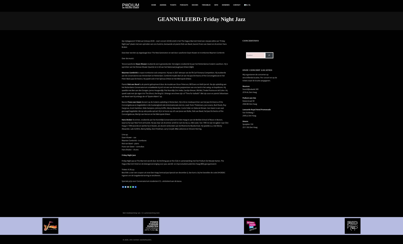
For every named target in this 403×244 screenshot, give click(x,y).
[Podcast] (275, 5)
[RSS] (271, 5)
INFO (216, 5)
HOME (153, 5)
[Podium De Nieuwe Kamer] (131, 6)
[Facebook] (254, 5)
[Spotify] (264, 5)
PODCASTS (184, 5)
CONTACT (236, 5)
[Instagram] (261, 5)
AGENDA (163, 5)
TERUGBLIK (206, 5)
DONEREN (226, 5)
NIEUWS (195, 5)
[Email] (278, 5)
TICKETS (173, 5)
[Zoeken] (269, 55)
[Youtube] (268, 5)
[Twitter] (257, 5)
